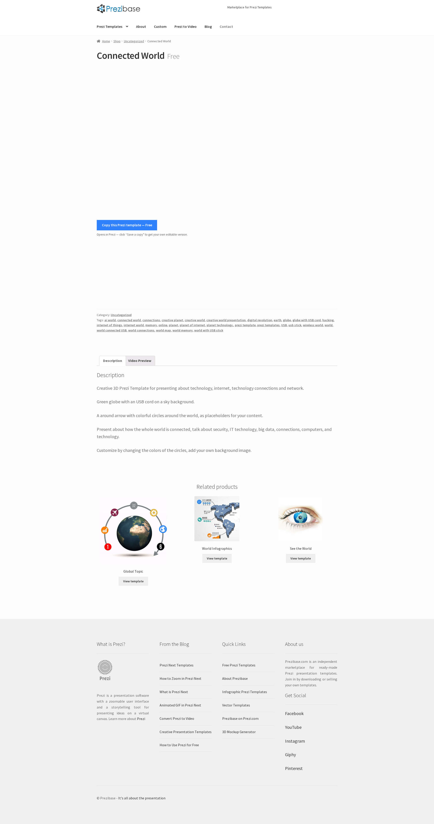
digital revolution (259, 320)
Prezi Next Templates (176, 665)
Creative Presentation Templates (186, 732)
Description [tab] (112, 360)
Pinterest (294, 768)
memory (151, 325)
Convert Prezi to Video (177, 718)
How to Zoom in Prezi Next (180, 678)
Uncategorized (134, 41)
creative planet (172, 320)
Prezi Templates (109, 26)
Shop (116, 41)
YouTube (293, 727)
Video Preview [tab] (139, 360)
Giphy (290, 754)
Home (106, 41)
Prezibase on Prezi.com (240, 718)
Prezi (141, 718)
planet (173, 325)
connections (151, 320)
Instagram (295, 741)
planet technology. (220, 325)
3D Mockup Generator (239, 732)
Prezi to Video (186, 26)
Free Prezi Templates (238, 665)
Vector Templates (236, 705)
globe (287, 320)
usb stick (294, 325)
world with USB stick (208, 330)
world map (163, 330)
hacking (328, 320)
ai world (110, 320)
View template (133, 581)
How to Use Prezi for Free (179, 745)
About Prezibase (235, 678)
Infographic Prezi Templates (244, 691)
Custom (160, 26)
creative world (195, 320)
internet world (134, 325)
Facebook (294, 713)
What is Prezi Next (174, 691)
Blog (208, 26)
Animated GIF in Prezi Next (180, 705)
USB (284, 325)
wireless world (313, 325)
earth (277, 320)
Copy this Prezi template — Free (127, 225)
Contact (226, 26)
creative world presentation (226, 320)
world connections (141, 330)
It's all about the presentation (141, 798)
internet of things (109, 325)
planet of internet (192, 325)
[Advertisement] (217, 273)
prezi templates (268, 325)
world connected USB (112, 330)
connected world (129, 320)
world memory (182, 330)
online (162, 325)
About (141, 26)
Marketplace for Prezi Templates (249, 7)
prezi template (245, 325)
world (329, 325)
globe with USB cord (306, 320)
